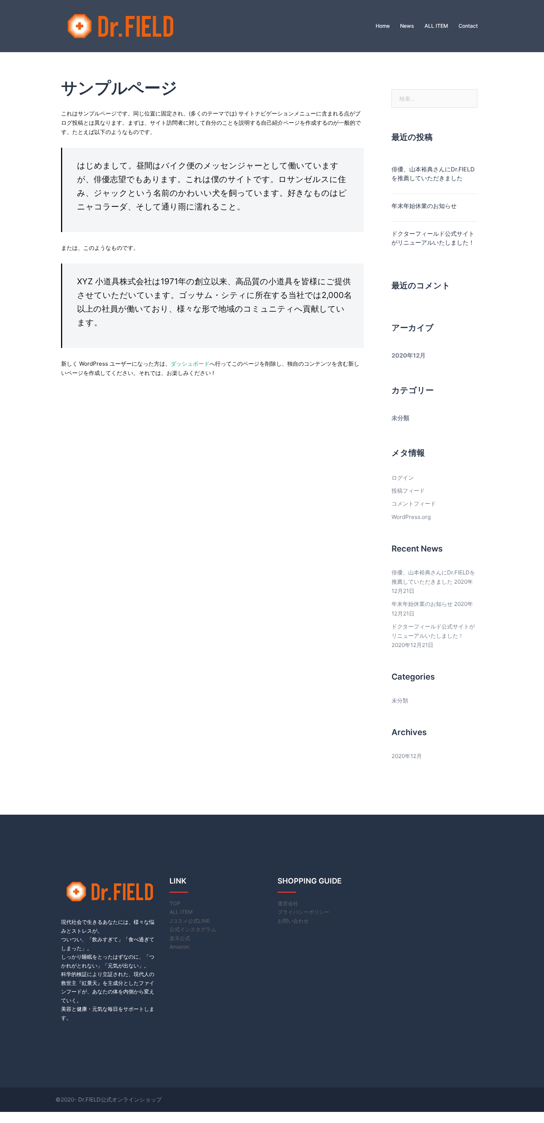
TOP (174, 903)
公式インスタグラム (192, 929)
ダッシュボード (190, 363)
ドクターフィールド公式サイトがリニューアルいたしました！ (433, 238)
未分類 (400, 418)
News (407, 26)
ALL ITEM (436, 26)
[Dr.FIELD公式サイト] (120, 25)
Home (383, 26)
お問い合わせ (293, 921)
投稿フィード (408, 490)
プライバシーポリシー (303, 912)
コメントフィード (414, 503)
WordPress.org (411, 516)
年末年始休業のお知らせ (424, 205)
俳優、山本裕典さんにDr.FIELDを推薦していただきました (433, 173)
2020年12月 (409, 355)
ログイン (403, 477)
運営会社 (288, 903)
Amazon (179, 946)
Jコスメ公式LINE (189, 921)
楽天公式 (179, 938)
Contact (468, 26)
